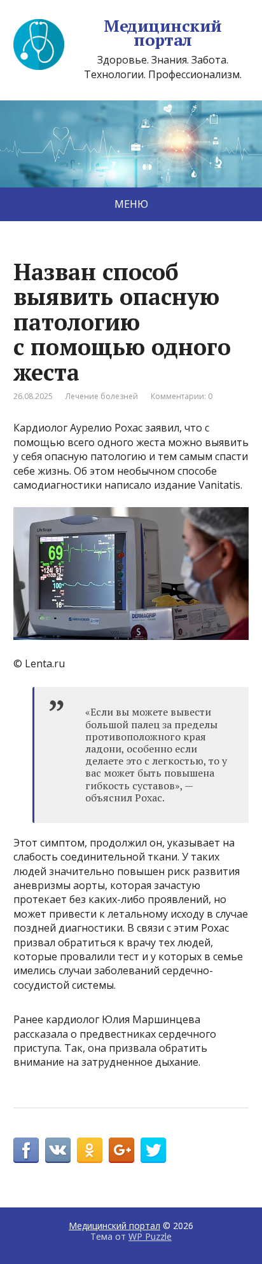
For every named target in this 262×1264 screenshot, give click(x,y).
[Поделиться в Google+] (121, 1150)
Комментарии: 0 (181, 396)
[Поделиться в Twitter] (153, 1150)
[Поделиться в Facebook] (26, 1150)
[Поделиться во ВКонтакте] (58, 1150)
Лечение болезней (102, 396)
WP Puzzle (150, 1236)
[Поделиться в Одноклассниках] (89, 1150)
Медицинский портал (162, 32)
